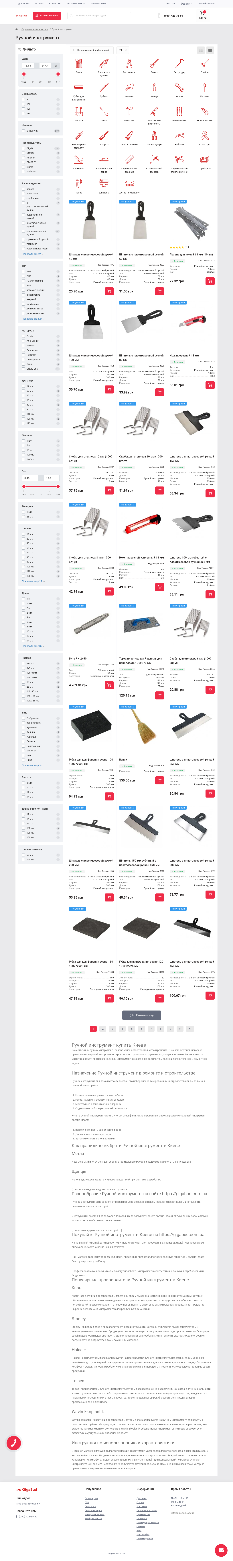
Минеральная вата (94, 1514)
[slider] (24, 74)
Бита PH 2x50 (78, 658)
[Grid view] (210, 50)
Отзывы (141, 1526)
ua (174, 3)
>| (190, 1028)
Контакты (55, 3)
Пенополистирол (93, 1510)
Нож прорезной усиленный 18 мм (141, 557)
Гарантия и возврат (147, 1510)
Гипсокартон (91, 1498)
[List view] (201, 50)
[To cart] (109, 291)
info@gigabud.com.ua (182, 1513)
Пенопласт (90, 1506)
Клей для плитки (93, 1518)
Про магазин (98, 3)
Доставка (24, 3)
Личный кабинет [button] (206, 3)
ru (168, 3)
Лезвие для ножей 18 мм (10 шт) (191, 254)
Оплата (39, 3)
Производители (76, 3)
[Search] (71, 15)
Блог (139, 1530)
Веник (123, 759)
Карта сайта (143, 1534)
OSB (87, 1502)
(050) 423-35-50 (173, 15)
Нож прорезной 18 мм (184, 355)
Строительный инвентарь (34, 29)
